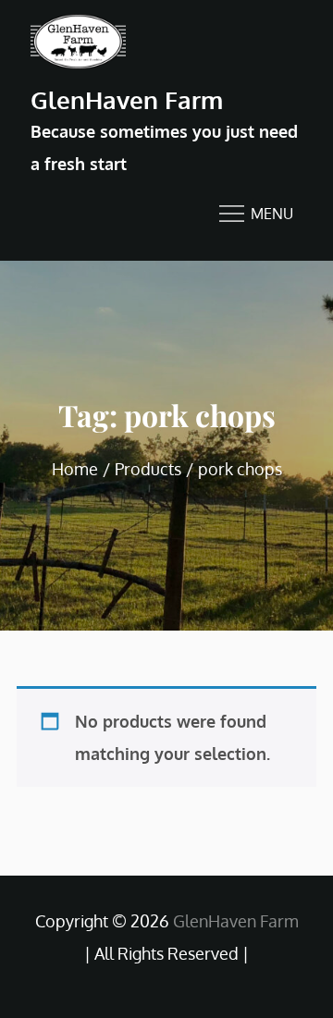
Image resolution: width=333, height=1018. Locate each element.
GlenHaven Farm (127, 99)
